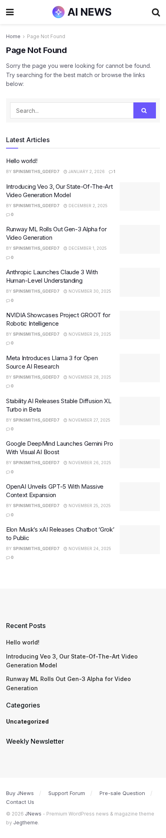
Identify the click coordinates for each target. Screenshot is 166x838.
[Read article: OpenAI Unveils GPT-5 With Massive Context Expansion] (140, 496)
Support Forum (66, 793)
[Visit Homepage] (82, 12)
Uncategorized (27, 721)
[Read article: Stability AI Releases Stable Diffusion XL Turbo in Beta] (140, 411)
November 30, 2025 (89, 291)
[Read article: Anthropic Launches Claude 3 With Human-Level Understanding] (140, 282)
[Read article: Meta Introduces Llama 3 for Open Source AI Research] (140, 368)
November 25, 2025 (89, 505)
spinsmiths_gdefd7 (36, 171)
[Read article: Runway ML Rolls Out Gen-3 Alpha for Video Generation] (140, 239)
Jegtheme (25, 823)
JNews (33, 814)
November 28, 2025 (89, 377)
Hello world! (21, 161)
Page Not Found (46, 36)
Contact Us (20, 802)
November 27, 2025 (88, 420)
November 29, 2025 (89, 334)
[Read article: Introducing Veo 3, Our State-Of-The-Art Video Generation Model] (140, 196)
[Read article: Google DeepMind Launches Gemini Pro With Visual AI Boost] (140, 453)
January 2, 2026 (86, 171)
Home (13, 36)
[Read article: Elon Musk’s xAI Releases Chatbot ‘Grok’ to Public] (140, 539)
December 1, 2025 (87, 248)
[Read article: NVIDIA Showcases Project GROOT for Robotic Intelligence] (140, 325)
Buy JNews (20, 793)
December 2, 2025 (87, 205)
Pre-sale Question (122, 793)
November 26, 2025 (89, 462)
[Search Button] (156, 12)
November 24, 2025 (89, 548)
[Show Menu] (10, 12)
